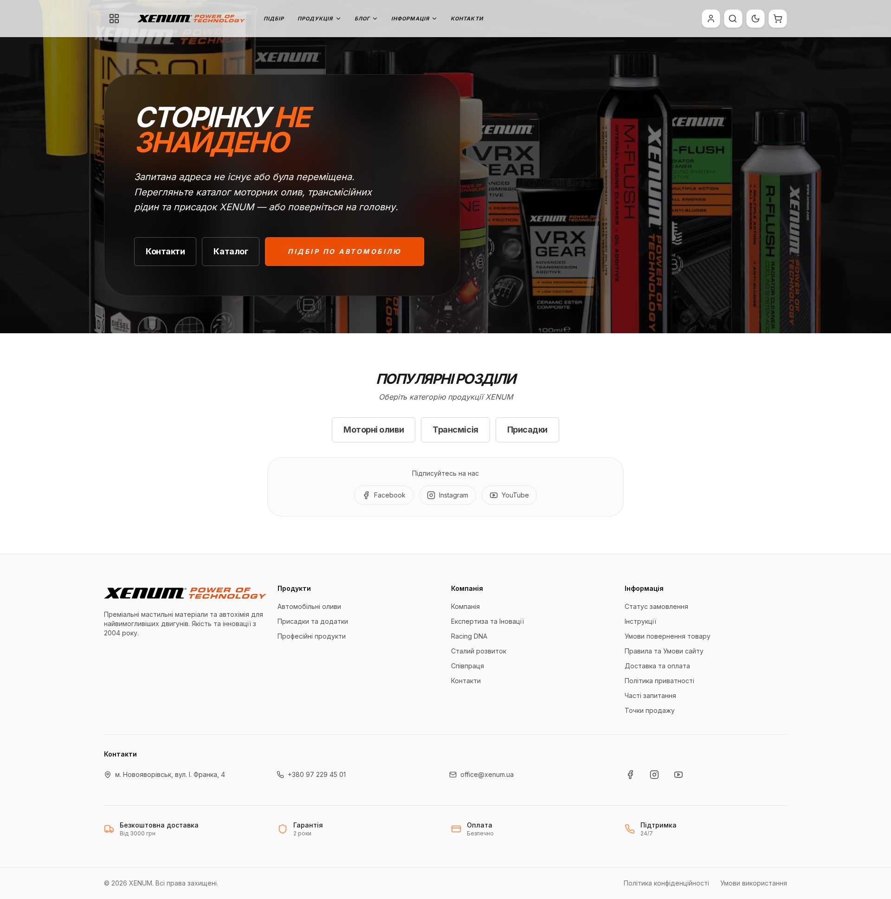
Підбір (274, 18)
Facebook (390, 495)
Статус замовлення (656, 606)
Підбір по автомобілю (344, 251)
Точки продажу (650, 710)
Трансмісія (455, 429)
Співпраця (467, 666)
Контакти (467, 18)
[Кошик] (777, 18)
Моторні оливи (373, 429)
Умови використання (753, 883)
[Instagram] (654, 774)
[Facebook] (630, 774)
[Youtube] (678, 774)
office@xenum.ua (487, 774)
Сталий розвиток (478, 651)
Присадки (527, 429)
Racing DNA (469, 636)
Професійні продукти (312, 636)
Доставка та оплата (657, 666)
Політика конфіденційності (666, 883)
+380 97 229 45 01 (317, 774)
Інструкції (640, 621)
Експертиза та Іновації (487, 621)
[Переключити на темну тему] (755, 18)
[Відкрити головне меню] (114, 18)
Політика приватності (659, 681)
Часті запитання (650, 695)
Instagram (453, 495)
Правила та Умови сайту (664, 651)
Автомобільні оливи (309, 606)
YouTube (515, 495)
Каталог (230, 251)
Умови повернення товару (667, 636)
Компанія (465, 606)
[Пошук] (732, 18)
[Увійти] (711, 18)
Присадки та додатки (313, 621)
